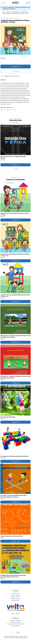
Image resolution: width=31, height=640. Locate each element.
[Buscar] (4, 3)
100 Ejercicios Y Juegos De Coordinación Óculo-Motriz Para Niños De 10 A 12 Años (15, 336)
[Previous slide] (1, 169)
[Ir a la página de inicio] (15, 3)
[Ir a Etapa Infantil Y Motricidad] (15, 400)
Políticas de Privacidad (15, 625)
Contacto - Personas (15, 596)
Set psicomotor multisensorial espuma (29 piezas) (14, 456)
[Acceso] (27, 3)
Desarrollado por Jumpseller (21, 637)
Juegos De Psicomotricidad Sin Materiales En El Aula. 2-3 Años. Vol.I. (15, 254)
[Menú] (2, 3)
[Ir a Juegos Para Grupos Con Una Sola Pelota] (15, 519)
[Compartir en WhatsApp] (8, 110)
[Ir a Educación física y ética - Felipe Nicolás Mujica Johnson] (15, 140)
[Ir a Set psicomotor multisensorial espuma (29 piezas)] (15, 439)
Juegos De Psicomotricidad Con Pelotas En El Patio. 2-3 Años (14, 214)
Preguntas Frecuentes (15, 598)
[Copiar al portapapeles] (14, 110)
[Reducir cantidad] (1, 62)
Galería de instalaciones (15, 620)
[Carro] (29, 3)
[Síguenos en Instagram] (17, 613)
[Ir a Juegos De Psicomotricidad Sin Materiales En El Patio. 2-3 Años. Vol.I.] (15, 278)
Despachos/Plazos (15, 600)
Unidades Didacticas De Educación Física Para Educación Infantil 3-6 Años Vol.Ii (13, 576)
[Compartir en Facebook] (1, 110)
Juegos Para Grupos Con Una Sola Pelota (11, 536)
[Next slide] (29, 169)
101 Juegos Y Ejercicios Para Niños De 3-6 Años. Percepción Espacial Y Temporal (13, 496)
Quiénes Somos (15, 593)
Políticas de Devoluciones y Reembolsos (15, 624)
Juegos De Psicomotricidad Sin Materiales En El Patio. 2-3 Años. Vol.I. (15, 295)
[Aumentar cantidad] (29, 62)
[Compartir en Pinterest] (11, 110)
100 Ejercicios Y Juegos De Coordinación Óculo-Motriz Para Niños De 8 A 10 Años (15, 377)
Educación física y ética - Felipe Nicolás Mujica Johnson (13, 157)
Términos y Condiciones (15, 622)
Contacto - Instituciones (15, 595)
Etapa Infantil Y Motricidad (7, 417)
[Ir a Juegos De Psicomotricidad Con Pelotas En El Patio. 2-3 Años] (15, 197)
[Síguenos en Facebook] (18, 613)
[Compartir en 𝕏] (5, 110)
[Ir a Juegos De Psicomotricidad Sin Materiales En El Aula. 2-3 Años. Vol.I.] (15, 237)
